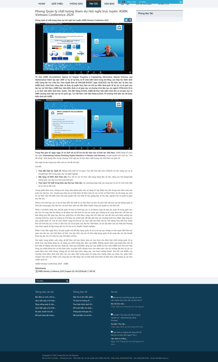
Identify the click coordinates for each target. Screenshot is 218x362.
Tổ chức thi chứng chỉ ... (82, 300)
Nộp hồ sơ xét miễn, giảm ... (83, 297)
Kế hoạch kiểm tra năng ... (83, 308)
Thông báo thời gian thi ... (83, 311)
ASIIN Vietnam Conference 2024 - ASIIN (51, 263)
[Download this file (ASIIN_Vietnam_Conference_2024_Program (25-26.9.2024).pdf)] (37, 271)
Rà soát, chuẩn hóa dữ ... (44, 311)
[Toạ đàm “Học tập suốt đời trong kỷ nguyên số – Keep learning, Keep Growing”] (127, 317)
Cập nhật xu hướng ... (119, 338)
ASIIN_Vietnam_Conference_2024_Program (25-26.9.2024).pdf (62, 271)
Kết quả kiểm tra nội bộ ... (83, 315)
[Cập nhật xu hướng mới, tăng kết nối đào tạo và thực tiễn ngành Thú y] (127, 333)
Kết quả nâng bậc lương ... (45, 315)
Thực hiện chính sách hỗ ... (83, 304)
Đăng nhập (131, 2)
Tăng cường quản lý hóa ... (45, 304)
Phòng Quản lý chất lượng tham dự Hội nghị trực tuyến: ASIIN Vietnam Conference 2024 (81, 13)
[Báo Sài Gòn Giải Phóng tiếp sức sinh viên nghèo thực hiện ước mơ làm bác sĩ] (127, 299)
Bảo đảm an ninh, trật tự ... (45, 297)
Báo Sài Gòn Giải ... (118, 303)
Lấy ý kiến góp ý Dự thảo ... (45, 300)
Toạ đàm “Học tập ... (118, 324)
